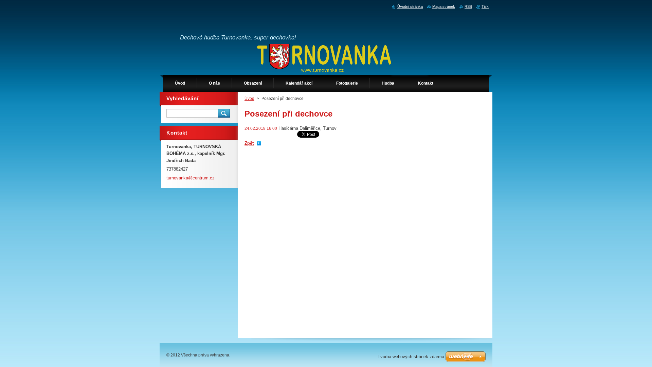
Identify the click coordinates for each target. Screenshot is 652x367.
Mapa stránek (443, 6)
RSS (468, 6)
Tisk (485, 6)
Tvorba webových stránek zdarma (411, 356)
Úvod (249, 99)
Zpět (249, 143)
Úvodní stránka (410, 6)
